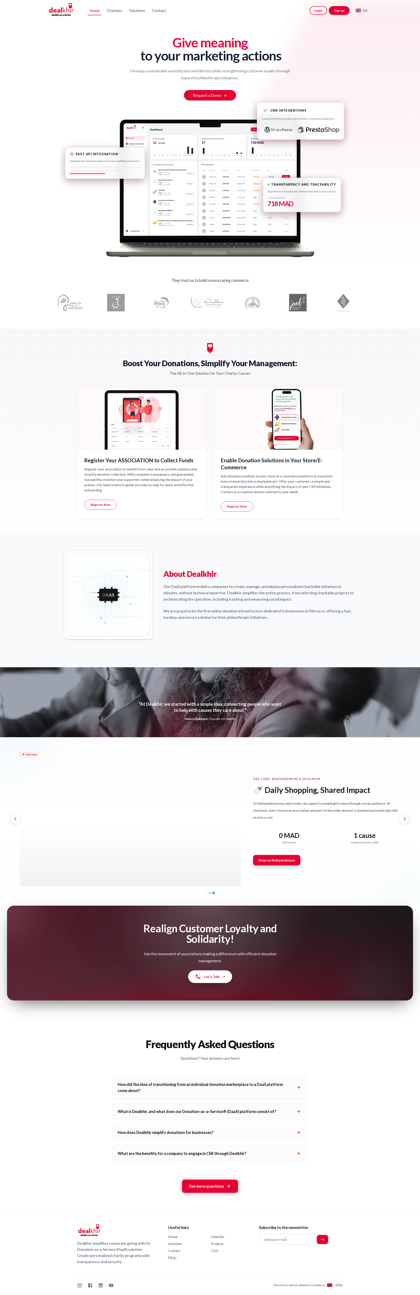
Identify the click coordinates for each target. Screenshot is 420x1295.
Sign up (339, 10)
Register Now (100, 504)
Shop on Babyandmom (276, 860)
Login (318, 10)
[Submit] (322, 1239)
